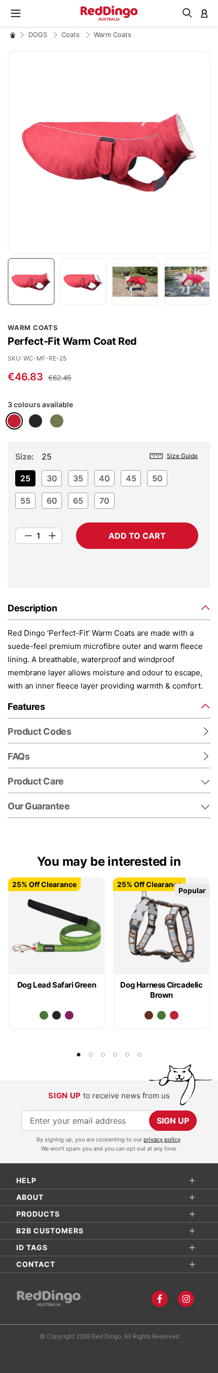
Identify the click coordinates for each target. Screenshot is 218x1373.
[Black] (35, 421)
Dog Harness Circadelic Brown (161, 990)
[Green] (44, 1015)
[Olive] (56, 421)
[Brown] (148, 1015)
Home (13, 34)
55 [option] (25, 501)
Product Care (36, 781)
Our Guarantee (38, 806)
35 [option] (78, 478)
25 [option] (25, 478)
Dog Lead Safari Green (56, 985)
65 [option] (78, 501)
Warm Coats (112, 34)
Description (32, 608)
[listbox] (106, 492)
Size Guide (182, 456)
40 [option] (104, 478)
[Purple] (69, 1015)
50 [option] (157, 478)
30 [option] (52, 478)
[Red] (14, 421)
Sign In (204, 13)
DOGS (38, 34)
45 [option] (131, 478)
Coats (71, 34)
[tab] (109, 607)
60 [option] (52, 501)
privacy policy (161, 1139)
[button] (34, 281)
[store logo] (109, 13)
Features (26, 706)
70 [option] (104, 501)
